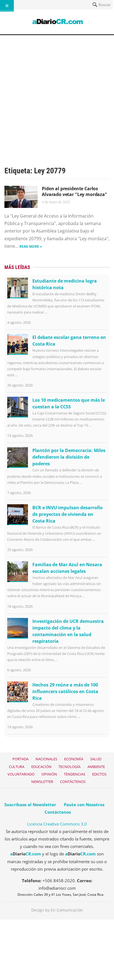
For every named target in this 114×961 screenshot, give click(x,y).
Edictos (99, 774)
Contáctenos (73, 781)
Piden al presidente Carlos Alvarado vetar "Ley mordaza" (74, 191)
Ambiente (96, 766)
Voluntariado (21, 774)
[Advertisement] (57, 95)
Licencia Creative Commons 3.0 (57, 824)
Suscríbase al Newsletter (30, 804)
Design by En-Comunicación (57, 910)
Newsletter (42, 781)
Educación (41, 766)
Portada (20, 758)
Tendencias (74, 774)
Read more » (30, 246)
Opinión (49, 774)
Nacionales (46, 758)
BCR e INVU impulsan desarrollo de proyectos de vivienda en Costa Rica (67, 514)
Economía (73, 758)
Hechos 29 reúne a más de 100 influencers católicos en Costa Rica (65, 691)
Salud (95, 758)
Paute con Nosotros (84, 804)
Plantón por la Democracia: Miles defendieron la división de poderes (68, 457)
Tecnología (69, 766)
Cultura (16, 766)
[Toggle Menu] (7, 6)
